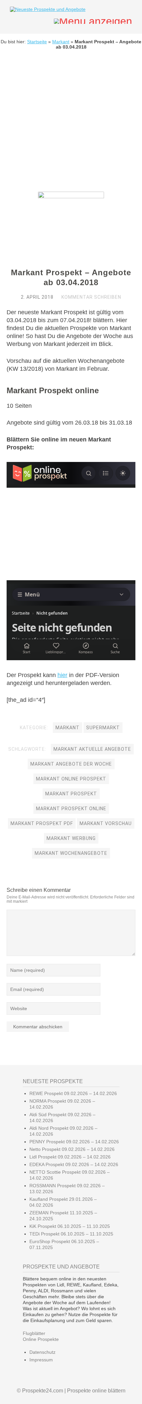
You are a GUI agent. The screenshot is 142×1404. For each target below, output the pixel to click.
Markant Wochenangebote (71, 853)
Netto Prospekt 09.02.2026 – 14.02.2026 (72, 1149)
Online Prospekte (41, 1339)
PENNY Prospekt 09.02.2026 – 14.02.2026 (74, 1141)
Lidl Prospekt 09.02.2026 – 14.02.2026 (70, 1156)
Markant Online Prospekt (71, 778)
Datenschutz (42, 1352)
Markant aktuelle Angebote (92, 749)
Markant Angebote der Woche (71, 764)
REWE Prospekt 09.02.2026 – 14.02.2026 (73, 1093)
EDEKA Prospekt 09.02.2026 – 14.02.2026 (73, 1164)
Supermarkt (103, 727)
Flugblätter (34, 1333)
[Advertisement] (71, 126)
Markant (60, 41)
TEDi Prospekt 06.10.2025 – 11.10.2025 (71, 1233)
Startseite (37, 41)
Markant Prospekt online (71, 808)
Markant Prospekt (71, 793)
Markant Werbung (71, 838)
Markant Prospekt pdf (42, 823)
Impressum (41, 1359)
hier (62, 675)
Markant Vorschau (106, 823)
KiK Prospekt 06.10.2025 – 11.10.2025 (69, 1226)
